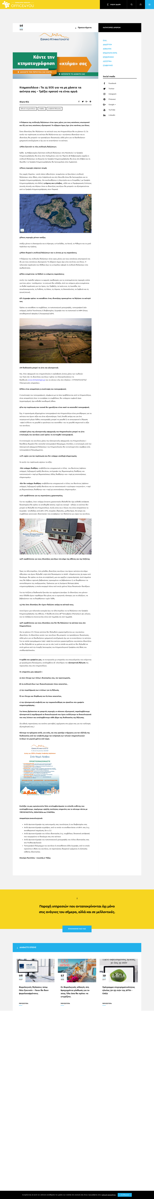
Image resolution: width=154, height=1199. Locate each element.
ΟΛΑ (105, 40)
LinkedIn (112, 115)
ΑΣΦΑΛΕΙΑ (107, 49)
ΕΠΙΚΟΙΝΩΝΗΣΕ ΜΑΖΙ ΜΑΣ (77, 929)
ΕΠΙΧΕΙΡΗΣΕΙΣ (108, 57)
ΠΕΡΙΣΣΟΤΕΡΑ (23, 1003)
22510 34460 (115, 4)
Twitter (111, 89)
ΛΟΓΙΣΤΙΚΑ (107, 61)
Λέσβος (41, 108)
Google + (112, 104)
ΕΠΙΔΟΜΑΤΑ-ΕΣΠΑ (110, 53)
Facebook (112, 83)
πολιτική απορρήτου (109, 1195)
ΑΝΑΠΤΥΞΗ (107, 44)
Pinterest (112, 99)
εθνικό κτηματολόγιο (28, 108)
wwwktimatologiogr (36, 380)
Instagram (112, 94)
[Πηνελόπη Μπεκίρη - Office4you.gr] (18, 4)
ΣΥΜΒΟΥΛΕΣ (108, 65)
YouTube (112, 110)
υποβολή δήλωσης (54, 108)
